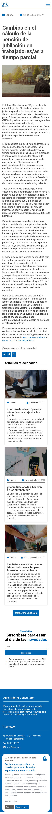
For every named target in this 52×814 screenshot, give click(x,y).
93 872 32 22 (9, 340)
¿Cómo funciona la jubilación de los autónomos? (24, 488)
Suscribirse (26, 653)
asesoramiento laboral (34, 337)
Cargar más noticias (26, 613)
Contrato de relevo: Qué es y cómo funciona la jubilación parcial (24, 412)
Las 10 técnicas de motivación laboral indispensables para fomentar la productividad (25, 567)
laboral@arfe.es (26, 340)
